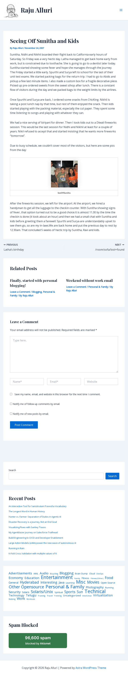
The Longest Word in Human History (27, 511)
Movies (93, 582)
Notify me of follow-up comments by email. (36, 404)
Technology (16, 595)
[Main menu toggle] (121, 10)
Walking (12, 599)
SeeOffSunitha (64, 193)
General (13, 582)
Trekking (58, 596)
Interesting (48, 582)
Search (12, 470)
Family (77, 578)
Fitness (85, 578)
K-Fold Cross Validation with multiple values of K (33, 553)
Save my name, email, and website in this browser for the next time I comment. (57, 394)
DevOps (99, 574)
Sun (80, 592)
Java (61, 582)
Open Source (108, 583)
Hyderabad (29, 582)
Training (41, 596)
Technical (95, 591)
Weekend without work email (89, 280)
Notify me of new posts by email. (31, 413)
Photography (95, 587)
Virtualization (103, 595)
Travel (50, 596)
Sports (69, 591)
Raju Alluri (36, 10)
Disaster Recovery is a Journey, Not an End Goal (33, 521)
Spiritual (58, 592)
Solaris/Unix (42, 592)
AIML (36, 574)
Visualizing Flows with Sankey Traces (27, 527)
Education (31, 578)
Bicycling (54, 574)
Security (14, 592)
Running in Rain (16, 548)
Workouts (30, 599)
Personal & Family (98, 286)
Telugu (31, 595)
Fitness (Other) (97, 578)
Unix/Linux (87, 596)
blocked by (38, 640)
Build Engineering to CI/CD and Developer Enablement (36, 537)
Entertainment (57, 577)
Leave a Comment (20, 291)
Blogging (37, 291)
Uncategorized (72, 595)
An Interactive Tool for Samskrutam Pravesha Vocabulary (37, 506)
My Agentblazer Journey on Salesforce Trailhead (33, 532)
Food (109, 578)
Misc (81, 582)
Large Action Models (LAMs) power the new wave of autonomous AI (42, 542)
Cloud (92, 574)
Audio (44, 573)
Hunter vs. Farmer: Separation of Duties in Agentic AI (35, 516)
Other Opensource (26, 587)
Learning (70, 583)
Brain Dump (81, 574)
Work (21, 598)
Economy (16, 577)
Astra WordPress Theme (91, 668)
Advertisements (20, 573)
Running (109, 588)
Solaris (25, 592)
